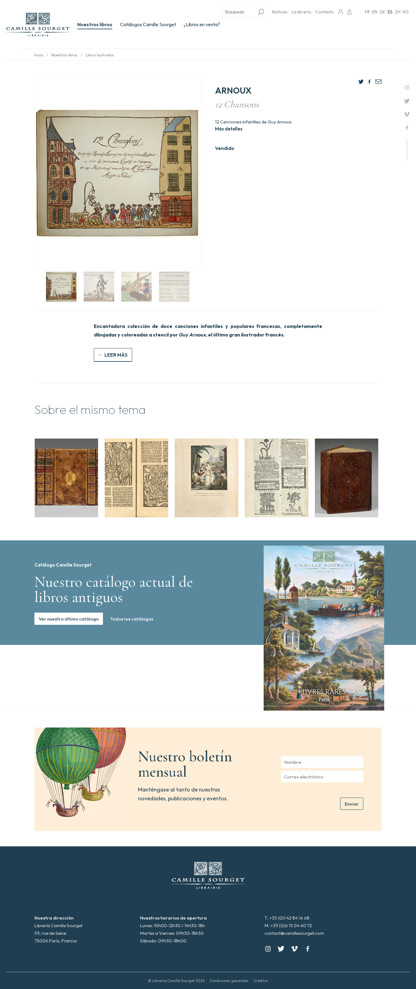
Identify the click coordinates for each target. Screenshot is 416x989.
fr (367, 12)
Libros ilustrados (100, 55)
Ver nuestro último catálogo (69, 619)
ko (406, 12)
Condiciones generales (229, 980)
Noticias (279, 12)
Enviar (352, 804)
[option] (66, 478)
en (374, 12)
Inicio (38, 55)
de (382, 12)
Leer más (116, 355)
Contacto (324, 12)
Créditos (260, 980)
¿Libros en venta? (202, 24)
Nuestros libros (94, 24)
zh (397, 12)
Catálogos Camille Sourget (148, 24)
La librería (301, 12)
